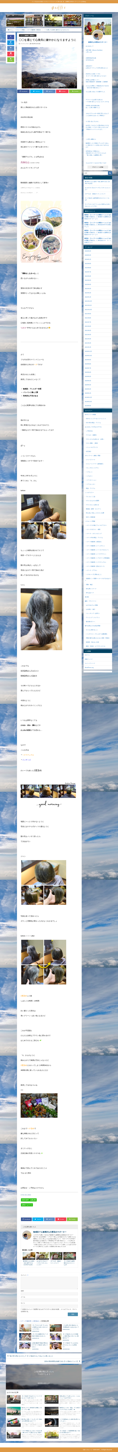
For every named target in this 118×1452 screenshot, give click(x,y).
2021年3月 (88, 338)
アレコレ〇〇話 (90, 496)
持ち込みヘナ (90, 592)
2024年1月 (88, 259)
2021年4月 (88, 334)
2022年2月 (88, 292)
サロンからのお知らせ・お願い (95, 439)
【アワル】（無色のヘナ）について (95, 193)
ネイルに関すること (92, 629)
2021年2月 (88, 343)
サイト (23, 1303)
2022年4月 (88, 284)
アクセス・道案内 (91, 435)
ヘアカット (89, 472)
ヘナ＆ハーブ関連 (90, 521)
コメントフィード (90, 663)
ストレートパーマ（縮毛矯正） (95, 463)
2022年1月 (88, 297)
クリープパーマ (90, 459)
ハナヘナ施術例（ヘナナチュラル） (96, 562)
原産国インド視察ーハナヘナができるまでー (98, 579)
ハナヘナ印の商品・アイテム (94, 537)
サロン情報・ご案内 (92, 443)
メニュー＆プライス (92, 447)
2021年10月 (88, 309)
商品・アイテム (90, 488)
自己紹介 (88, 451)
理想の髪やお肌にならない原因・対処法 (97, 638)
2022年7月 (88, 272)
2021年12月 (88, 301)
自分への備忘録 (90, 517)
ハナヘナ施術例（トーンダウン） (95, 545)
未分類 (87, 597)
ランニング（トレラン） (93, 617)
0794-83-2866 (26, 1195)
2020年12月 (88, 351)
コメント (24, 1275)
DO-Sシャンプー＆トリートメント (96, 418)
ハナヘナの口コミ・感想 (93, 529)
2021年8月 (88, 318)
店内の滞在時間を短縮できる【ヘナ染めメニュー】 (61, 1361)
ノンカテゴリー (89, 492)
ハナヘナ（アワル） (92, 570)
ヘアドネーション (91, 480)
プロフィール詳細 (97, 167)
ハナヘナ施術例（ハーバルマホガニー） (97, 549)
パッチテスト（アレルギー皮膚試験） (97, 634)
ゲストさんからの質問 (92, 500)
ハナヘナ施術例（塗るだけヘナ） (95, 566)
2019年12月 (88, 397)
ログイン (87, 655)
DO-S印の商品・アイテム (93, 422)
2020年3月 (88, 384)
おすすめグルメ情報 (92, 605)
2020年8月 (88, 364)
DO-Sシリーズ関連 (90, 414)
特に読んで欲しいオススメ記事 (95, 513)
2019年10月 (88, 401)
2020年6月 (88, 372)
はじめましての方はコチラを (93, 426)
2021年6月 (88, 326)
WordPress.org (89, 667)
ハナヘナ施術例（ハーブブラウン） (96, 554)
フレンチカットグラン (92, 467)
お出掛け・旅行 (90, 609)
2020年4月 (88, 380)
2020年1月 (88, 393)
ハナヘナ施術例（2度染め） (27, 35)
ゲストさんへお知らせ (92, 504)
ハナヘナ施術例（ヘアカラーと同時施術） (98, 558)
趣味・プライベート (90, 601)
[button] (8, 20)
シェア (10, 38)
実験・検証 (89, 584)
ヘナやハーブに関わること (94, 574)
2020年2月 (88, 389)
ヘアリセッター (90, 484)
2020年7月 (88, 368)
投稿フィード (89, 659)
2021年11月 (88, 305)
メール (23, 1297)
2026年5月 (88, 251)
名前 (22, 1291)
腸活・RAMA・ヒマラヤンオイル (95, 646)
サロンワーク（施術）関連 (92, 455)
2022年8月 (88, 267)
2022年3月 (88, 288)
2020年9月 (88, 359)
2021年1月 (88, 347)
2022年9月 (88, 263)
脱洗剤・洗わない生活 (92, 642)
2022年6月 (88, 276)
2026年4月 (88, 255)
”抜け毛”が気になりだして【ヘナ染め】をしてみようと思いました (31, 1356)
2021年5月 (88, 330)
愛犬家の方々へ (90, 621)
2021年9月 (88, 313)
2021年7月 (88, 322)
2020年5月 (88, 376)
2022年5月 (88, 280)
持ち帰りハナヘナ (91, 588)
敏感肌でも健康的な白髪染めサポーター (49, 1232)
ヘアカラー (89, 476)
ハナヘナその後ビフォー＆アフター (96, 525)
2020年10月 (88, 355)
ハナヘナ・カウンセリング (94, 533)
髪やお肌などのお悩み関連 (92, 625)
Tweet (10, 43)
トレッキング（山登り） (93, 613)
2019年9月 (88, 405)
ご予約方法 (89, 431)
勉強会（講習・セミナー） (94, 509)
